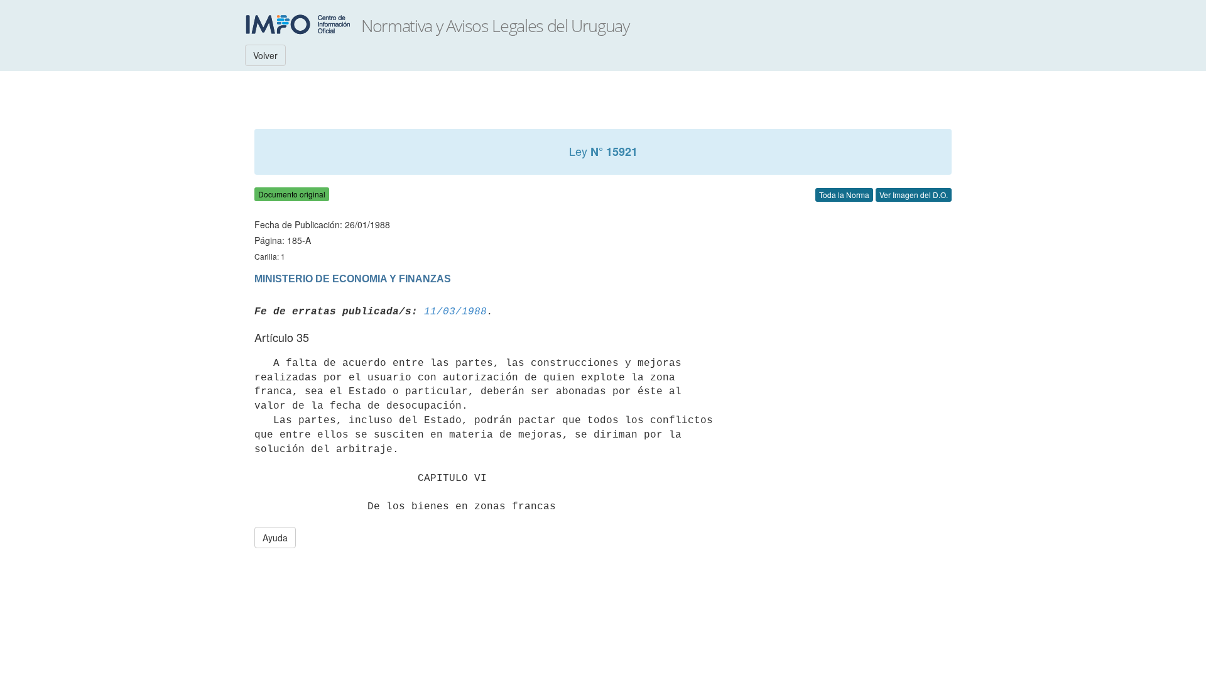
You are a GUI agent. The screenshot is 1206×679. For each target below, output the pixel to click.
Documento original (291, 194)
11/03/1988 (455, 311)
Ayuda (275, 537)
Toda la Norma (844, 194)
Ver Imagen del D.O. (913, 194)
